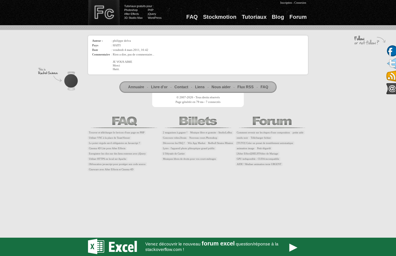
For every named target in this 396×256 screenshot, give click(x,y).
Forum (298, 17)
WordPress (155, 17)
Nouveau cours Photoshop (203, 138)
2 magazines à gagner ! (175, 132)
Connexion (300, 2)
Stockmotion (219, 17)
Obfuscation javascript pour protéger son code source (117, 164)
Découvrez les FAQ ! (174, 143)
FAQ (192, 17)
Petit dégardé (264, 148)
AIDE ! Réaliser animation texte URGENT (259, 164)
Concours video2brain (175, 138)
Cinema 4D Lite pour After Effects (107, 148)
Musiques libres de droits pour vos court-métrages (189, 159)
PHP (151, 10)
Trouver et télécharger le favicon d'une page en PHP (116, 132)
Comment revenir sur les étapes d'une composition (263, 132)
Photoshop (131, 10)
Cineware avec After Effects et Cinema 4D (111, 169)
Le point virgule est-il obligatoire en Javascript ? (114, 143)
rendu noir (242, 138)
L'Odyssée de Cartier (174, 153)
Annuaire (136, 87)
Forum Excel (198, 247)
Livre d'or (159, 87)
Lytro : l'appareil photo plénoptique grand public (189, 148)
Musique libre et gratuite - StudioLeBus (211, 132)
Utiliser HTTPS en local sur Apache (107, 159)
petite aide (298, 132)
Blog (278, 17)
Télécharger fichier (261, 138)
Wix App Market (196, 143)
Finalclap (104, 12)
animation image (245, 148)
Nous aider (221, 87)
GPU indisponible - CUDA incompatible (258, 159)
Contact (181, 87)
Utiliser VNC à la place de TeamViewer (109, 138)
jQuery (152, 14)
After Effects (131, 14)
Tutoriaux (254, 17)
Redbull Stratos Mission (220, 143)
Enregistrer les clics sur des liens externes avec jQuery (117, 153)
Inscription (286, 2)
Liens (200, 87)
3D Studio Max (133, 17)
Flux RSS (245, 87)
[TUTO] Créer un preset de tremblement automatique (265, 143)
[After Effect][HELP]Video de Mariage (257, 153)
